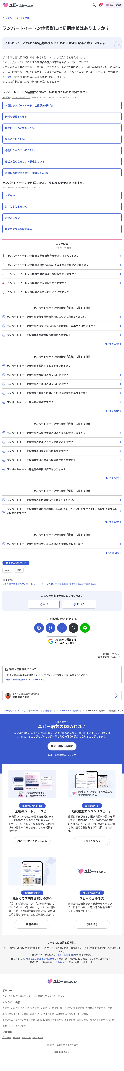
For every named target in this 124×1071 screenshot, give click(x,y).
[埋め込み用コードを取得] (62, 628)
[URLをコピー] (39, 628)
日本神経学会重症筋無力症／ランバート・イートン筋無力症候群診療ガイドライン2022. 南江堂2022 (49, 583)
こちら (59, 962)
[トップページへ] (62, 984)
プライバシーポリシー (21, 97)
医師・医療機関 (65, 955)
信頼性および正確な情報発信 (40, 958)
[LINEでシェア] (85, 628)
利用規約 (6, 97)
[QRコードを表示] (50, 628)
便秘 (9, 76)
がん (7, 570)
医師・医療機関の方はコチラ (62, 754)
